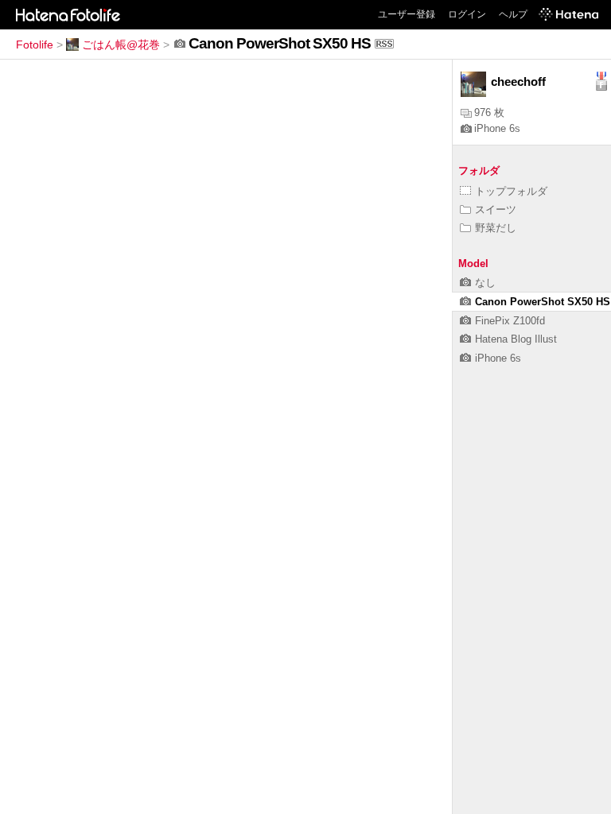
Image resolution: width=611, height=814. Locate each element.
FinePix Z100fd (510, 321)
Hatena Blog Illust (516, 339)
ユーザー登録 (406, 14)
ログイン (467, 14)
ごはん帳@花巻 (121, 44)
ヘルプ (513, 14)
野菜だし (495, 228)
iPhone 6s (497, 128)
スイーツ (495, 209)
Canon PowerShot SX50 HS (542, 302)
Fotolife (34, 44)
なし (485, 283)
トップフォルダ (511, 191)
